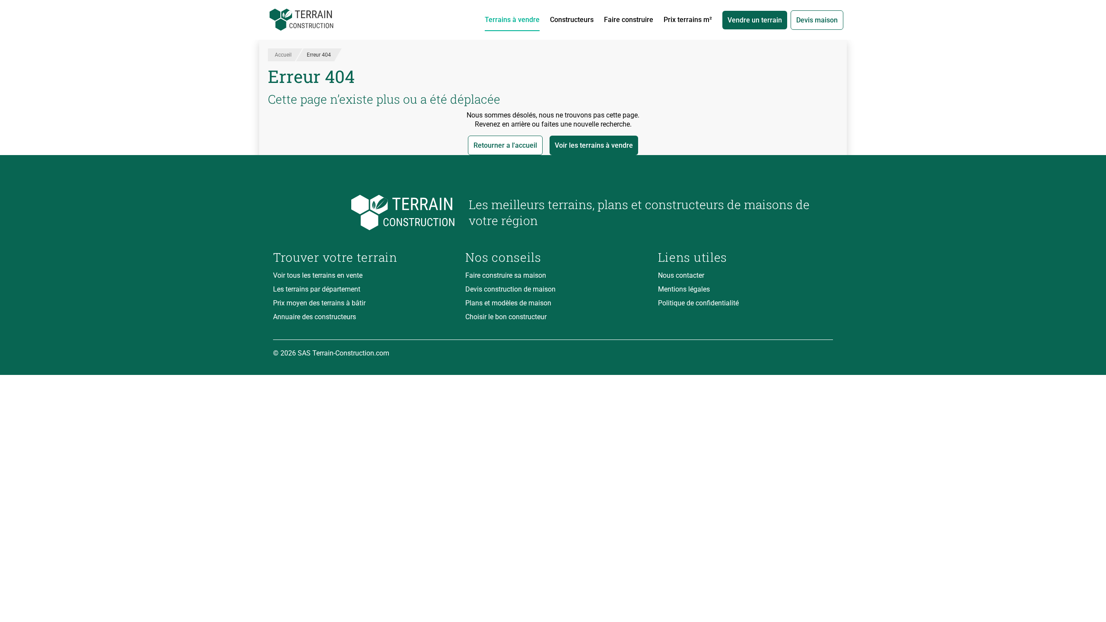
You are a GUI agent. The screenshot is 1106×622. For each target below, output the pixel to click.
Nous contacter (681, 275)
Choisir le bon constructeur (506, 317)
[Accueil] (301, 20)
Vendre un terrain (755, 20)
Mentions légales (684, 289)
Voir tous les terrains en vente (317, 275)
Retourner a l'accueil (505, 145)
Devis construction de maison (510, 289)
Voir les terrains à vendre (594, 145)
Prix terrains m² (688, 20)
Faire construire (628, 20)
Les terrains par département (316, 289)
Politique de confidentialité (698, 303)
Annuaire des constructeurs (314, 317)
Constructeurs (572, 20)
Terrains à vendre (512, 20)
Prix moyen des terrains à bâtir (319, 303)
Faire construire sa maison (505, 275)
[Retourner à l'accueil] (364, 213)
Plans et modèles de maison (508, 303)
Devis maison (817, 20)
